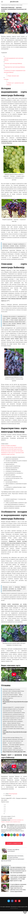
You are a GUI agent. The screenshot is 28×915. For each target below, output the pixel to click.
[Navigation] (1, 1)
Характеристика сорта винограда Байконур (14, 67)
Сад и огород (19, 5)
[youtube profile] (19, 900)
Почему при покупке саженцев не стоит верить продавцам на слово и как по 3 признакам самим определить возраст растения (12, 452)
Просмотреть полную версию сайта (19, 906)
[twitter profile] (8, 900)
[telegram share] (20, 835)
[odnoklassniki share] (17, 835)
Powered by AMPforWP (14, 908)
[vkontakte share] (14, 835)
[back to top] (25, 912)
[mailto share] (5, 835)
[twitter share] (2, 835)
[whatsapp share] (11, 835)
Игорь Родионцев (13, 793)
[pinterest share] (8, 835)
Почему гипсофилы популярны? (8, 445)
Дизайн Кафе (14, 1)
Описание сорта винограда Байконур (13, 63)
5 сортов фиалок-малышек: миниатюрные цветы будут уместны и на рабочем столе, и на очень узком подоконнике (18, 888)
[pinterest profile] (15, 900)
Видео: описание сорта (13, 75)
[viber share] (23, 835)
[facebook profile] (12, 900)
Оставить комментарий (14, 843)
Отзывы (6, 79)
